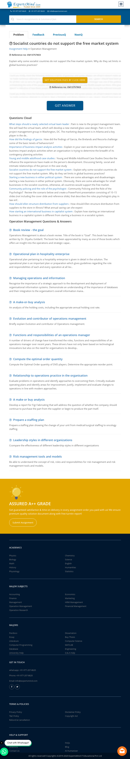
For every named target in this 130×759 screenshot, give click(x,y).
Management (15, 602)
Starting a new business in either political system (35, 177)
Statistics (69, 571)
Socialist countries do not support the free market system (40, 169)
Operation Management (20, 606)
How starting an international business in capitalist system (41, 211)
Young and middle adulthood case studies (32, 158)
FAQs (67, 742)
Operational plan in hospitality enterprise (41, 254)
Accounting (14, 594)
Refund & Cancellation (19, 719)
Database (13, 648)
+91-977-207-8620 (19, 11)
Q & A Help (70, 652)
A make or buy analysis (29, 399)
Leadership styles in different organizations (42, 440)
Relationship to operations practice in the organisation (50, 375)
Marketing (70, 598)
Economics (70, 594)
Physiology (14, 571)
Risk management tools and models (37, 456)
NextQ (79, 34)
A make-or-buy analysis (29, 302)
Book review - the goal (28, 230)
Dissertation (70, 633)
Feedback (38, 34)
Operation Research (18, 610)
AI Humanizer (71, 750)
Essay (11, 637)
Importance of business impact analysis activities (35, 146)
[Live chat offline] (122, 751)
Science (68, 559)
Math (11, 563)
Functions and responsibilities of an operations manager (51, 335)
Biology (12, 559)
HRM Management (74, 602)
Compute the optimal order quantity (38, 359)
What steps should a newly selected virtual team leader (39, 124)
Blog (67, 746)
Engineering (70, 648)
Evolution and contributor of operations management (49, 318)
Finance (12, 598)
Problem (18, 34)
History (12, 567)
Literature (14, 641)
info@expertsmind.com (58, 11)
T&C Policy (14, 716)
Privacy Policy (15, 712)
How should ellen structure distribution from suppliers (39, 203)
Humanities (70, 567)
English (68, 563)
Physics (12, 555)
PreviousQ (59, 34)
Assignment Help (18, 48)
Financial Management (75, 606)
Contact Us (14, 750)
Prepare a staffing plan (28, 420)
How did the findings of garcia (25, 139)
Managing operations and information (39, 278)
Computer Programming (20, 644)
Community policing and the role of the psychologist (37, 188)
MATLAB (69, 644)
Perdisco (13, 633)
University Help (16, 652)
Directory (13, 746)
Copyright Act (71, 716)
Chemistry (70, 555)
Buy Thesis (70, 637)
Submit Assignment (23, 522)
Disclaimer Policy (73, 712)
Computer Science (73, 641)
